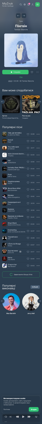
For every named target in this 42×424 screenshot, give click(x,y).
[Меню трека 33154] (38, 168)
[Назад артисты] (2, 301)
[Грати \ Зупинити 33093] (4, 148)
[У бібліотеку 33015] (28, 266)
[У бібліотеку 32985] (28, 238)
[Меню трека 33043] (38, 259)
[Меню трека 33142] (38, 175)
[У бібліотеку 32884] (28, 134)
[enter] (32, 4)
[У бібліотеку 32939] (28, 155)
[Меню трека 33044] (38, 203)
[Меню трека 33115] (38, 217)
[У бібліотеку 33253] (28, 252)
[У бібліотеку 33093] (28, 148)
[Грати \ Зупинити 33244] (4, 182)
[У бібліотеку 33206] (28, 231)
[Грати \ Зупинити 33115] (4, 217)
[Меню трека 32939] (38, 155)
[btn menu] (37, 4)
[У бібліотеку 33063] (28, 162)
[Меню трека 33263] (38, 210)
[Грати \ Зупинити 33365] (4, 196)
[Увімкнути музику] (23, 417)
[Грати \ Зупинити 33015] (4, 265)
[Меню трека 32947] (38, 224)
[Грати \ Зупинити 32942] (4, 189)
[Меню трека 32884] (38, 134)
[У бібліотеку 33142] (28, 176)
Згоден (34, 409)
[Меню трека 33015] (38, 265)
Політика (6, 409)
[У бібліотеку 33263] (28, 210)
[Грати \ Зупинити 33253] (4, 252)
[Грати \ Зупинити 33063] (4, 161)
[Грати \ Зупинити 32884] (4, 134)
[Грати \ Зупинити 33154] (4, 168)
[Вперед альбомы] (40, 101)
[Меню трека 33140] (38, 141)
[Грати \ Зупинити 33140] (4, 141)
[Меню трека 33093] (38, 148)
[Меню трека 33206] (38, 231)
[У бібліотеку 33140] (28, 141)
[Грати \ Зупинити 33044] (4, 203)
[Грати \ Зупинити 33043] (4, 258)
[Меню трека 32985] (38, 238)
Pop (21, 77)
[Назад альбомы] (2, 101)
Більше (35, 287)
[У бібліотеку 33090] (28, 245)
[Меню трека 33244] (38, 182)
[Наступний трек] (24, 15)
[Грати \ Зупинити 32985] (4, 238)
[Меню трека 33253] (38, 252)
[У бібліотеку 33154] (28, 169)
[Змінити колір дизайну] (24, 4)
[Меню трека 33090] (38, 245)
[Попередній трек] (18, 15)
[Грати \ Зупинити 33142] (4, 175)
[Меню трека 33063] (38, 162)
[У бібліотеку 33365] (28, 196)
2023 (10, 81)
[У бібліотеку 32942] (28, 189)
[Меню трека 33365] (38, 196)
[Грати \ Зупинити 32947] (4, 224)
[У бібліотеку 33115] (28, 217)
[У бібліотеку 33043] (28, 259)
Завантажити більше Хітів (23, 274)
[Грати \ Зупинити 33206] (4, 231)
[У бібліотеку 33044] (28, 203)
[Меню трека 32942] (38, 189)
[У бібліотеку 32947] (28, 224)
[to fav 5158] (32, 72)
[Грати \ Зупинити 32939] (4, 155)
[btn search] (20, 4)
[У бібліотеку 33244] (28, 182)
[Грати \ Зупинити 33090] (4, 245)
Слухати (17, 72)
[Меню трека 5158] (37, 72)
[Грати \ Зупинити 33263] (4, 210)
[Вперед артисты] (40, 301)
